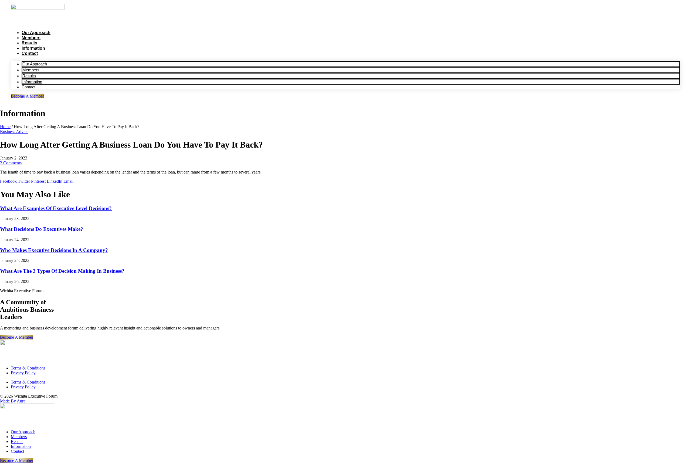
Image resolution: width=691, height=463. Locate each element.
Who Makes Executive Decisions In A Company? (54, 250)
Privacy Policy (23, 373)
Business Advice (14, 131)
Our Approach (36, 32)
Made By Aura (12, 401)
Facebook (9, 181)
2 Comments (11, 163)
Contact (30, 53)
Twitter (24, 181)
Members (31, 37)
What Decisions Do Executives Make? (41, 229)
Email (68, 181)
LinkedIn (55, 181)
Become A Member (27, 96)
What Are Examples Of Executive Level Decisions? (56, 208)
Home (5, 126)
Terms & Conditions (28, 368)
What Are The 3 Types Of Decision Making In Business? (62, 271)
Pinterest (39, 181)
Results (29, 43)
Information (33, 48)
